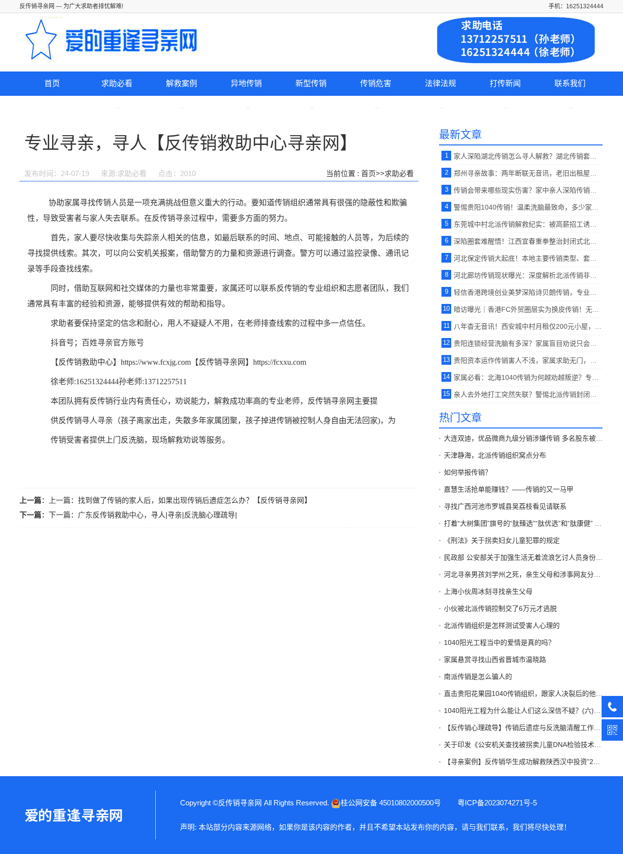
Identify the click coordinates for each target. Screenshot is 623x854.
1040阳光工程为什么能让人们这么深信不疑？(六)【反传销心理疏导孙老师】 (523, 710)
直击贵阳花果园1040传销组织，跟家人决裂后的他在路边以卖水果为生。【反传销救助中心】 (523, 693)
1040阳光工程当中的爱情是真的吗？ (499, 642)
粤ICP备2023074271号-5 (497, 803)
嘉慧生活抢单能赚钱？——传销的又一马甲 (508, 489)
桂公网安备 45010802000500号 (391, 803)
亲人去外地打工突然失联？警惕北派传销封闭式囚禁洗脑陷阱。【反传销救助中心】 (528, 394)
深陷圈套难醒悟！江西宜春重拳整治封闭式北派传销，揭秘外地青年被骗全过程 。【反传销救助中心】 (528, 241)
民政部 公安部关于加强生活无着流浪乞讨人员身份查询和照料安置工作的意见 (523, 557)
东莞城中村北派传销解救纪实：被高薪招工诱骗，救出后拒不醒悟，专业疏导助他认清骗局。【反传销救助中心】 (528, 224)
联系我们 (570, 83)
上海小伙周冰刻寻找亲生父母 (488, 591)
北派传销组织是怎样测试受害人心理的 (502, 625)
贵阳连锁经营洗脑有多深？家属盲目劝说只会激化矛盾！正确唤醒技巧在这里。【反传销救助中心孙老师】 (528, 343)
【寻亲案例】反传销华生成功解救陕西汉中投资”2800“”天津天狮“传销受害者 (523, 761)
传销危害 (375, 83)
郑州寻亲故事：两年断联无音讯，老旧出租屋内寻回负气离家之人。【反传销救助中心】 (528, 173)
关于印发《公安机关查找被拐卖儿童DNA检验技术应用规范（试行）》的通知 (523, 744)
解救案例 (181, 83)
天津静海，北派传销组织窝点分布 (495, 455)
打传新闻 (505, 83)
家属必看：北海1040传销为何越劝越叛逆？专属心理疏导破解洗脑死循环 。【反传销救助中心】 (528, 377)
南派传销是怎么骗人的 (478, 676)
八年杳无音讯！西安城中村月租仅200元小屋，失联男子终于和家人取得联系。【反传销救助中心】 (528, 326)
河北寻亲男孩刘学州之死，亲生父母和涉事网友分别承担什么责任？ (523, 574)
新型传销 (311, 83)
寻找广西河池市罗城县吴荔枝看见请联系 (505, 506)
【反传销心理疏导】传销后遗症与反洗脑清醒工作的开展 (523, 727)
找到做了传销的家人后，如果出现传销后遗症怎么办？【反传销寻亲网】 (195, 500)
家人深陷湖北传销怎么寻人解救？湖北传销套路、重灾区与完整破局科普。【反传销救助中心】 (528, 156)
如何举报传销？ (468, 472)
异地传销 (246, 83)
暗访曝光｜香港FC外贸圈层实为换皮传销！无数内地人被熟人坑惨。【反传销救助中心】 (528, 309)
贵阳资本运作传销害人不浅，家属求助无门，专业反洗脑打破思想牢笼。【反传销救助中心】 (528, 360)
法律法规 (440, 83)
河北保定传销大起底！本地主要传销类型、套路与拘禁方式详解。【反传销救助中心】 (528, 258)
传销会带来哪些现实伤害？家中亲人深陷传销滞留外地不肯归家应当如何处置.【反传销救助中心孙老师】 (528, 190)
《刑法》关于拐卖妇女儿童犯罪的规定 (502, 540)
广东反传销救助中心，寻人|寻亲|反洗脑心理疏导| (157, 515)
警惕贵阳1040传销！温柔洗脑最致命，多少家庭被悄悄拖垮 (528, 207)
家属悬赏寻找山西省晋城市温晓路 (495, 659)
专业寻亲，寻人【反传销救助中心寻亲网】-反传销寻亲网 (73, 815)
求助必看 (116, 83)
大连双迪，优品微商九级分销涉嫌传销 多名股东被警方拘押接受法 (523, 438)
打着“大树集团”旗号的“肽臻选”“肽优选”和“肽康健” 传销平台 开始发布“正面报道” (523, 523)
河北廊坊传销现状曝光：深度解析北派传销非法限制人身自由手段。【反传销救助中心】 (528, 275)
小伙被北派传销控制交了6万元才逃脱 (500, 608)
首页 (52, 83)
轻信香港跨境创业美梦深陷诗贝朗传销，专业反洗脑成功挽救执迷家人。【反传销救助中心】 (528, 292)
